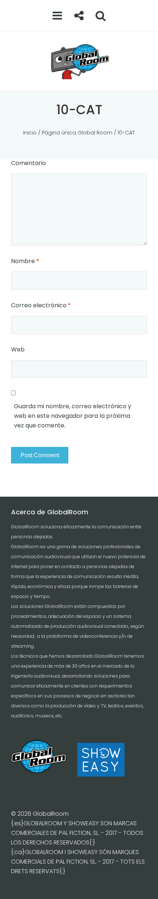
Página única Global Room (77, 132)
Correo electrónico (41, 305)
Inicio (30, 132)
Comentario (28, 163)
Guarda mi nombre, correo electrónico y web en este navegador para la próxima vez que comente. (72, 416)
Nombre (25, 261)
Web (18, 349)
